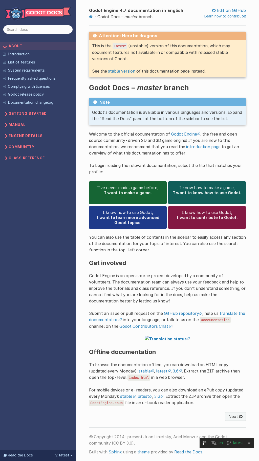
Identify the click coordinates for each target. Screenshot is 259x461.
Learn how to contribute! (225, 16)
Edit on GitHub (231, 10)
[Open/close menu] (4, 54)
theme (143, 451)
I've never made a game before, (127, 190)
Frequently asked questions (32, 78)
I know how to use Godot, (127, 217)
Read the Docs (188, 451)
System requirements (26, 70)
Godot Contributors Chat (143, 326)
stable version (121, 71)
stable (145, 371)
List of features (21, 62)
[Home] (91, 17)
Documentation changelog (30, 102)
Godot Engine (184, 134)
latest (161, 371)
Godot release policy (26, 94)
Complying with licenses (29, 86)
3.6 (176, 371)
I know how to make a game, (207, 190)
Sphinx (115, 451)
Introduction (19, 54)
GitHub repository (181, 313)
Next (233, 416)
